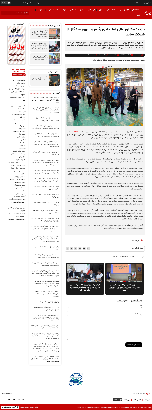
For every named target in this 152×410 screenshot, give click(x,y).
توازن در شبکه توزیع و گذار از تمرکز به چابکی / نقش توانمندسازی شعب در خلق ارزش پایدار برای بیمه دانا (45, 239)
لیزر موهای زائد (20, 86)
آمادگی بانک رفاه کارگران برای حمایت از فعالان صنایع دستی (46, 308)
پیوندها (16, 3)
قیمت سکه (22, 108)
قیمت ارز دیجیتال (19, 131)
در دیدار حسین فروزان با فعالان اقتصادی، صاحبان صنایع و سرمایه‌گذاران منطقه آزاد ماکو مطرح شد (39, 46)
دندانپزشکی (21, 128)
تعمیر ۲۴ (22, 134)
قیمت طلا (22, 103)
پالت (24, 191)
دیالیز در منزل (21, 193)
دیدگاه (138, 314)
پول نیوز (101, 66)
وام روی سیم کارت (19, 120)
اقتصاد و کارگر (53, 10)
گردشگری (91, 10)
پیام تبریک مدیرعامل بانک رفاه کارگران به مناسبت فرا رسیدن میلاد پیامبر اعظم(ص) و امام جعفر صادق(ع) (45, 336)
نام (141, 306)
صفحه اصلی (136, 10)
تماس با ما (27, 3)
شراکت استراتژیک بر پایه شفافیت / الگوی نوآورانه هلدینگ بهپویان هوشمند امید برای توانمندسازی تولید (45, 358)
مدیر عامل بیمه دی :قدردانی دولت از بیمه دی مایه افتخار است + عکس (45, 264)
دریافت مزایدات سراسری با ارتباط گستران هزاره (17, 90)
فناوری (82, 10)
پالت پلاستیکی (20, 188)
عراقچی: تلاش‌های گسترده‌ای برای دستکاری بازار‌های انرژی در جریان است (45, 219)
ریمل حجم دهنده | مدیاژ (17, 199)
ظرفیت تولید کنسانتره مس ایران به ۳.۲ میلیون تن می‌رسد (46, 187)
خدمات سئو (21, 83)
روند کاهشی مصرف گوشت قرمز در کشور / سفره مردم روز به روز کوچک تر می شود (45, 179)
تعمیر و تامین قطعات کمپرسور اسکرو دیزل (18, 167)
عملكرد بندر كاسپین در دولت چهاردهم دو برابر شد (45, 203)
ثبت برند (23, 140)
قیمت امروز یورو (20, 171)
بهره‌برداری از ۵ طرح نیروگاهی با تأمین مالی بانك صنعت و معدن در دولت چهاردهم (46, 293)
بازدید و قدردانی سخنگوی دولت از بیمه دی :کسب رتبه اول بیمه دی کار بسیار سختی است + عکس (45, 228)
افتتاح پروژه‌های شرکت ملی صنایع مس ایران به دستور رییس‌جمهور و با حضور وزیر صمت (40, 34)
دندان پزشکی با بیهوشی (17, 219)
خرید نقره (22, 111)
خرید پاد (23, 125)
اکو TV (64, 10)
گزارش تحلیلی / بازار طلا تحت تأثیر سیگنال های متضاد (45, 153)
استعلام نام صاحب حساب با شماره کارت (17, 215)
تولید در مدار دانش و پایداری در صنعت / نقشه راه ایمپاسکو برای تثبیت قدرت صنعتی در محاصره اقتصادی (45, 162)
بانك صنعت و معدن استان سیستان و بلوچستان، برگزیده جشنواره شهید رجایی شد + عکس (46, 317)
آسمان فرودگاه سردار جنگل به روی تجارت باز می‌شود (45, 195)
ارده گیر (23, 117)
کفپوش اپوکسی (19, 176)
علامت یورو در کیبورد (18, 106)
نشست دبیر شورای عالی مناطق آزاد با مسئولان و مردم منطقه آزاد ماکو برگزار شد (45, 127)
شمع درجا (22, 94)
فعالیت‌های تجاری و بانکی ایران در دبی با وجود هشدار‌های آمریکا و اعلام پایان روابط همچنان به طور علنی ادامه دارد (45, 273)
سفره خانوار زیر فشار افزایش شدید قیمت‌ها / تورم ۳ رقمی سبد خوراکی (45, 327)
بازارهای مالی (124, 10)
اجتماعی (73, 10)
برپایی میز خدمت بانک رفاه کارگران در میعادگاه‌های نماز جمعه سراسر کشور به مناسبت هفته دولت (46, 283)
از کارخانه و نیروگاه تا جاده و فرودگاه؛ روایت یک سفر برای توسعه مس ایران (46, 171)
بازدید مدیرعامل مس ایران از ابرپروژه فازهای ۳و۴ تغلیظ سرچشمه (40, 58)
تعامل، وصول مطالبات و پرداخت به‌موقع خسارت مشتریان (46, 211)
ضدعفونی (22, 145)
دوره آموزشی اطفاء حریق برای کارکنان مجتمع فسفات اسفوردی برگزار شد (47, 135)
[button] (88, 248)
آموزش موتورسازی (19, 196)
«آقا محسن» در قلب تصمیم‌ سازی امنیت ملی (40, 78)
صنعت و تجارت (111, 10)
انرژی (100, 10)
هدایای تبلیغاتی (20, 159)
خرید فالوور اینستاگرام (18, 154)
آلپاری (23, 174)
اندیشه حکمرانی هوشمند (17, 162)
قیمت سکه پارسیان (19, 151)
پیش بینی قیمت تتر (19, 114)
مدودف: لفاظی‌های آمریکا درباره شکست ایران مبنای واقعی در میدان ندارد (46, 256)
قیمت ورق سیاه (20, 185)
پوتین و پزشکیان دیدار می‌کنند (49, 302)
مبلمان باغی (21, 137)
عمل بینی (22, 157)
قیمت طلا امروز (20, 182)
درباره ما (38, 3)
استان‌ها (41, 10)
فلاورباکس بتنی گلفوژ (18, 179)
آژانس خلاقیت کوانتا (9, 407)
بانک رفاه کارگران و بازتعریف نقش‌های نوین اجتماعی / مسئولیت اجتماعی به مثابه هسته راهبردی (45, 144)
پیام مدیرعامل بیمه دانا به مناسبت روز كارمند (46, 248)
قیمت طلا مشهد (20, 123)
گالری (138, 15)
